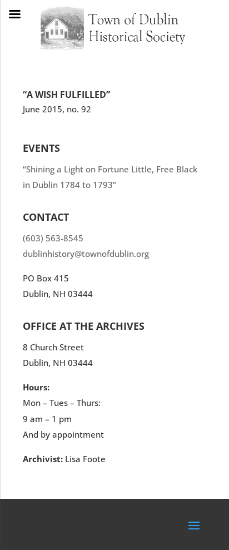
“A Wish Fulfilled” (66, 94)
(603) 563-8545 (53, 238)
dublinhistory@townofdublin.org (86, 253)
